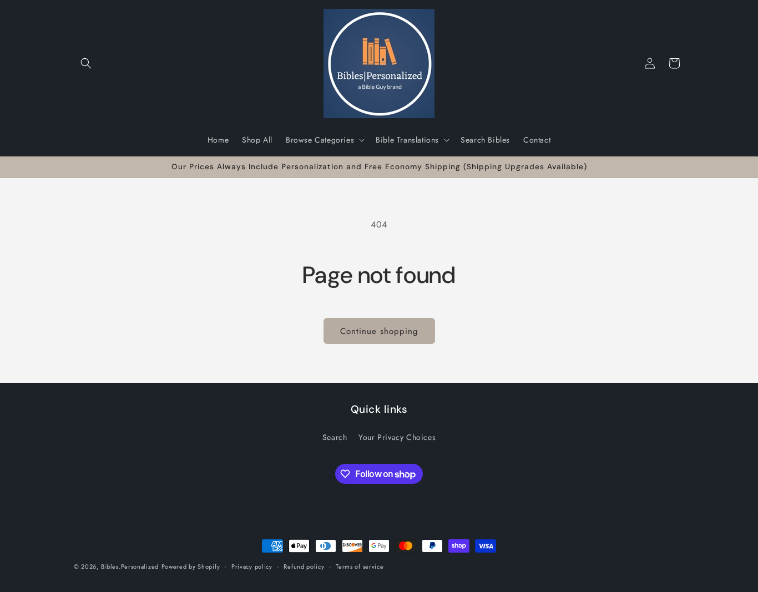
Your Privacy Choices (397, 437)
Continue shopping (379, 331)
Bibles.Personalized (130, 566)
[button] (86, 63)
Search (334, 437)
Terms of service (359, 566)
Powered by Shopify (190, 566)
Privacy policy (251, 566)
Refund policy (304, 566)
